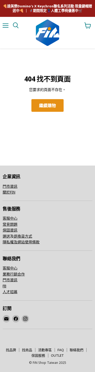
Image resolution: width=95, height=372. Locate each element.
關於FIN (9, 192)
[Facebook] (16, 318)
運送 (6, 236)
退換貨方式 (23, 236)
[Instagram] (25, 318)
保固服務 (38, 355)
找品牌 (11, 349)
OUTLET (57, 355)
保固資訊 (10, 230)
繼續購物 (47, 105)
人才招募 (10, 291)
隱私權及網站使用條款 (21, 241)
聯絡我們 (76, 349)
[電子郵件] (6, 318)
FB (4, 285)
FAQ (61, 349)
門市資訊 (10, 186)
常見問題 (10, 224)
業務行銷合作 (14, 274)
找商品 (27, 349)
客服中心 (10, 218)
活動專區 (45, 349)
